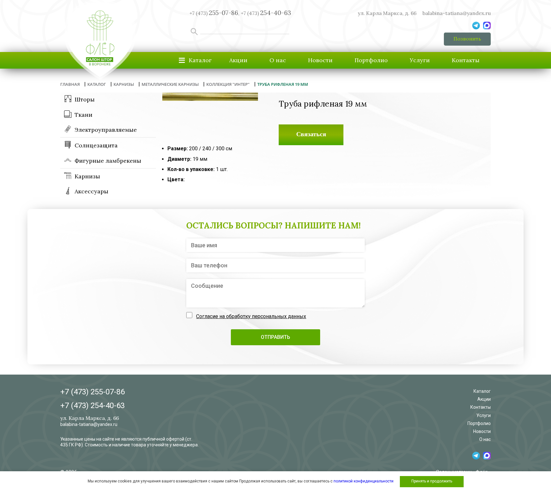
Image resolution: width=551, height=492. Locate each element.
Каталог (482, 391)
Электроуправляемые (106, 129)
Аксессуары (91, 191)
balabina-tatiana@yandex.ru (456, 13)
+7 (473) (266, 13)
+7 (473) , (214, 13)
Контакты (466, 60)
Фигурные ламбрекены (108, 160)
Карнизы (87, 176)
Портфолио (371, 60)
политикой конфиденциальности (363, 481)
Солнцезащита (96, 145)
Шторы (85, 99)
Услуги (420, 60)
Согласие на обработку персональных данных (251, 316)
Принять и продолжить (431, 481)
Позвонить (467, 38)
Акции (238, 60)
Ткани (83, 114)
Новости (320, 60)
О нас (277, 60)
